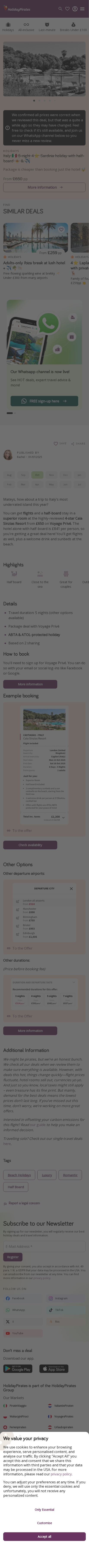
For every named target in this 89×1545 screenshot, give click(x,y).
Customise (44, 1523)
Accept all (44, 1536)
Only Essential (44, 1510)
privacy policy (61, 1474)
